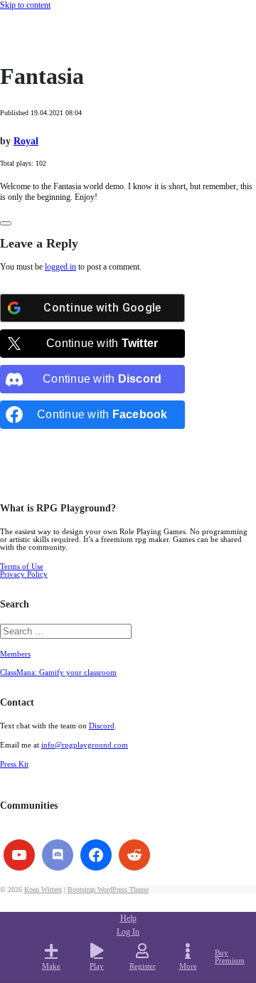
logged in (60, 267)
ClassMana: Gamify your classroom (58, 672)
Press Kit (14, 764)
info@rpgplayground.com (84, 745)
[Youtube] (19, 855)
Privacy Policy (24, 574)
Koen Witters (43, 889)
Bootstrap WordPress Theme (108, 889)
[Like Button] (5, 223)
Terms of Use (21, 566)
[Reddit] (134, 855)
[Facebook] (96, 855)
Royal (26, 141)
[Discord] (57, 855)
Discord (101, 726)
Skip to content (25, 5)
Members (15, 654)
